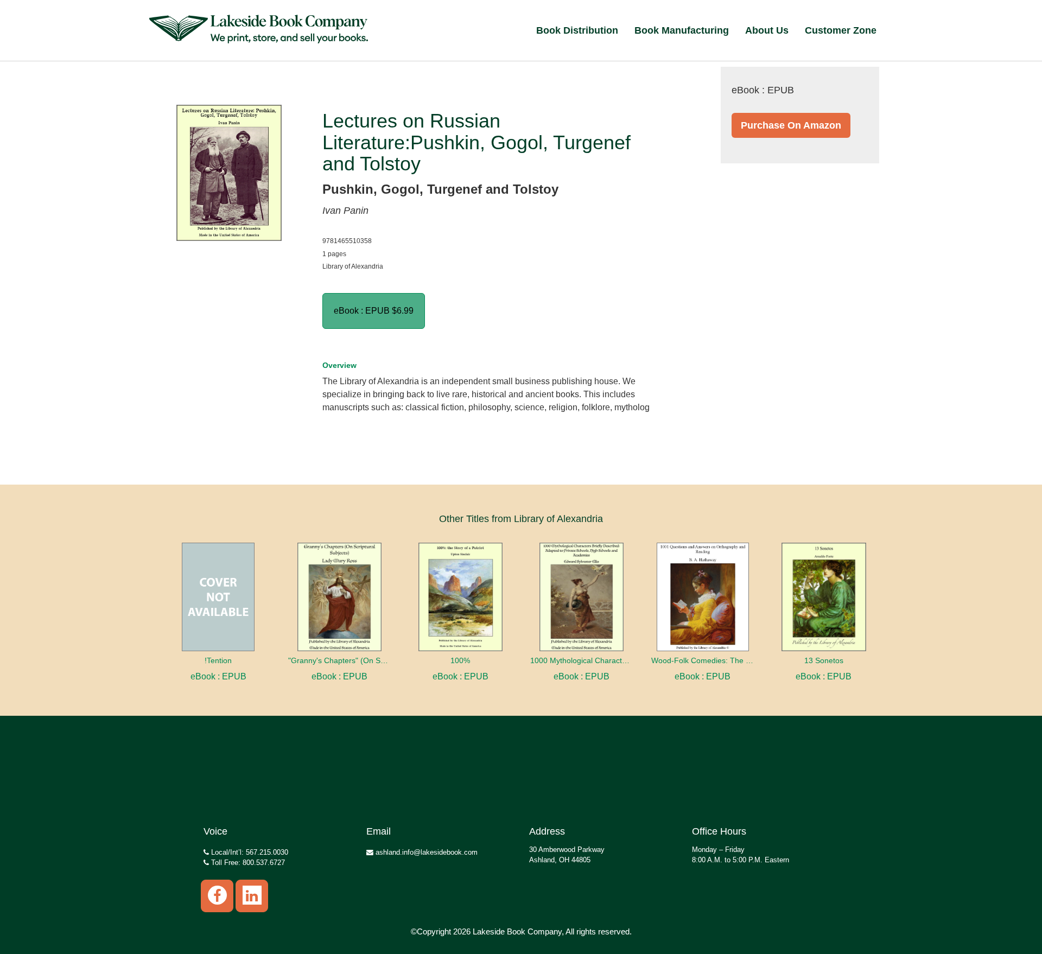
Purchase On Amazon (791, 125)
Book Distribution (577, 30)
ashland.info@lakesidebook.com (425, 852)
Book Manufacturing (681, 30)
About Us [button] (767, 30)
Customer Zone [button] (840, 30)
